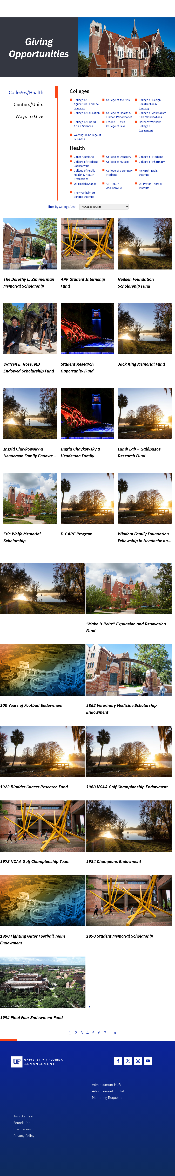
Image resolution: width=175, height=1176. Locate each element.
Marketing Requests (107, 1097)
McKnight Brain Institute (148, 172)
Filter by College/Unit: (62, 207)
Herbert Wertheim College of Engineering (150, 126)
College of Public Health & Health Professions (84, 175)
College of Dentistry (118, 156)
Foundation (21, 1122)
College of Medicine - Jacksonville (87, 164)
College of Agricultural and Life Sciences (86, 104)
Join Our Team (24, 1116)
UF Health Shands (85, 183)
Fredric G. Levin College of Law (115, 124)
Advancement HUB (106, 1084)
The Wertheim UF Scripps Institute (85, 194)
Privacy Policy (23, 1135)
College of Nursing (117, 161)
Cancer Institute (84, 156)
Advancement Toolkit (108, 1091)
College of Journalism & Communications (152, 115)
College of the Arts (118, 100)
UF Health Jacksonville (114, 186)
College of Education (87, 113)
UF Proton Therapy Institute (151, 186)
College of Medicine (151, 156)
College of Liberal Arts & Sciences (85, 124)
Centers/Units (28, 104)
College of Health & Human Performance (119, 115)
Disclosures (22, 1129)
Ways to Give (29, 116)
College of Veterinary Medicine (119, 172)
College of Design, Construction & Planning (150, 104)
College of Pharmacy (152, 161)
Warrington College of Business (87, 137)
